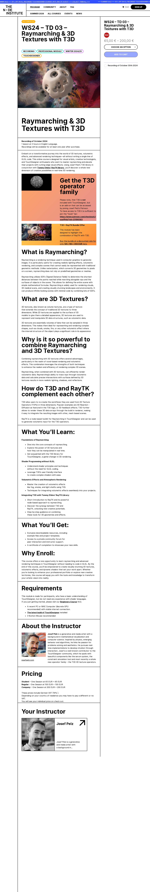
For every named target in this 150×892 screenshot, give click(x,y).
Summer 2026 (37, 13)
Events (68, 13)
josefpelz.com (28, 660)
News (79, 13)
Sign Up (138, 7)
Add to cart (121, 54)
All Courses (54, 13)
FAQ (72, 7)
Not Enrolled (28, 21)
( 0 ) (127, 7)
